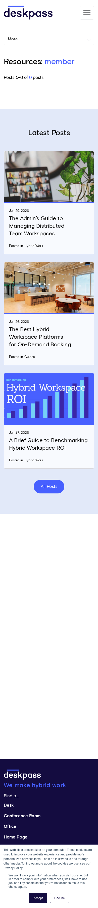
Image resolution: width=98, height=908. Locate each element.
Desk (9, 805)
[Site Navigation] (87, 12)
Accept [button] (38, 898)
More (13, 39)
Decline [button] (59, 898)
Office (10, 827)
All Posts (49, 487)
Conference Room (22, 816)
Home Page (15, 837)
